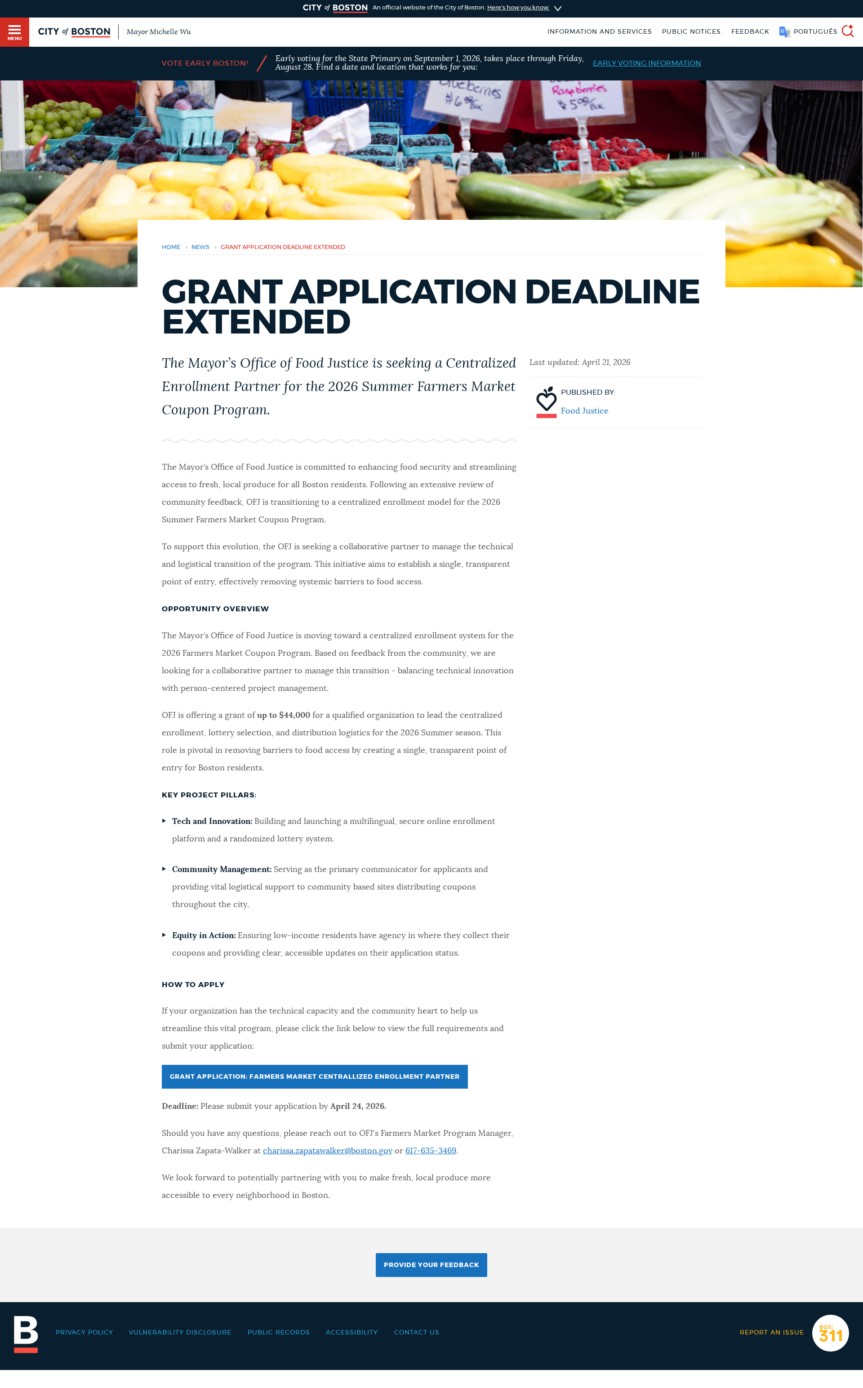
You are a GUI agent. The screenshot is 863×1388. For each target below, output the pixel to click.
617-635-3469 (430, 1151)
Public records (279, 1333)
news (200, 247)
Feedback (750, 32)
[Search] (844, 32)
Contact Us (417, 1333)
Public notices (691, 32)
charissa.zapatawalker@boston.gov (327, 1151)
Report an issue (772, 1333)
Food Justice (585, 411)
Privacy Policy (84, 1333)
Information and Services (599, 32)
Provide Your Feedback (431, 1265)
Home (171, 247)
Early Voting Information (647, 63)
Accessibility (352, 1333)
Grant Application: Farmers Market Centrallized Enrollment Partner (315, 1077)
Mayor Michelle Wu (159, 32)
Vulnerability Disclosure (180, 1333)
